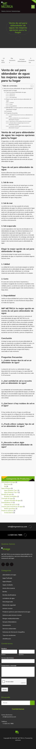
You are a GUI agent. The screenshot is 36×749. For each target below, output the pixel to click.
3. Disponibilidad (13, 106)
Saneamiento (7, 625)
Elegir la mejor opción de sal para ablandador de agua (18, 100)
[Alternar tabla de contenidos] (31, 86)
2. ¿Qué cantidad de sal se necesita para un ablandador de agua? (19, 118)
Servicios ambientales (9, 628)
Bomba (5, 591)
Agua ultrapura (7, 581)
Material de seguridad (9, 605)
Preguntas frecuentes (12, 113)
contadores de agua (8, 598)
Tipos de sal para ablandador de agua (16, 92)
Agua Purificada (7, 578)
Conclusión (9, 111)
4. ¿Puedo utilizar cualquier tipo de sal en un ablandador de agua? (19, 123)
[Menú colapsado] (33, 6)
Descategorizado (8, 601)
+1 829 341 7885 (15, 535)
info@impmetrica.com (17, 526)
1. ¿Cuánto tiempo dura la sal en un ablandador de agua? (21, 115)
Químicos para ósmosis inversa (12, 615)
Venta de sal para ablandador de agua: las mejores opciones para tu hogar (18, 89)
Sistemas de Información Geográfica (14, 632)
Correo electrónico (8, 658)
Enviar (5, 689)
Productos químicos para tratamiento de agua (16, 612)
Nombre (4, 648)
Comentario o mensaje (8, 665)
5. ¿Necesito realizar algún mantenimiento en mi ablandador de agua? (20, 127)
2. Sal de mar (12, 95)
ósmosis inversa (7, 608)
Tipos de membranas (9, 635)
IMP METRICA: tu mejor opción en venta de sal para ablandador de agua (19, 108)
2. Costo (10, 104)
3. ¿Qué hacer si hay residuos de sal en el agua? (20, 121)
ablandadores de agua (9, 575)
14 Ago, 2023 (3, 60)
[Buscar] (32, 703)
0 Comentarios (31, 60)
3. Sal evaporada (13, 97)
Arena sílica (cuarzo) (9, 588)
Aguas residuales (8, 585)
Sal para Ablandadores (9, 622)
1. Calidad (11, 102)
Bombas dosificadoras (9, 595)
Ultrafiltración (7, 639)
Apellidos (21, 654)
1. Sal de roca (12, 94)
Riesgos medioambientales (11, 618)
